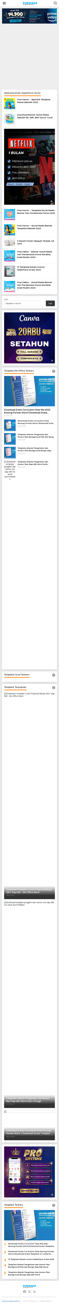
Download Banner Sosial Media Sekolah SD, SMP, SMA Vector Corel (35, 116)
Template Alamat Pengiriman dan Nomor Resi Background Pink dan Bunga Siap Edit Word (36, 435)
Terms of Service (30, 1301)
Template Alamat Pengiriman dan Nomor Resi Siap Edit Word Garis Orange (33, 463)
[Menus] (4, 3)
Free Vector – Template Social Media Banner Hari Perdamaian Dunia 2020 (36, 211)
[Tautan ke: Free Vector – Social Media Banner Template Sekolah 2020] (9, 229)
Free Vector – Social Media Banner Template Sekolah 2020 (34, 227)
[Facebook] (24, 1291)
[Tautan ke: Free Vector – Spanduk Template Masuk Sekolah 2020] (9, 103)
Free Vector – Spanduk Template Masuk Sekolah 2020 (33, 101)
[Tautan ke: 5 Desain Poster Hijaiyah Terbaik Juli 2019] (9, 242)
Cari (6, 299)
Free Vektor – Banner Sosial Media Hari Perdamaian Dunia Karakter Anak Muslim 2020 (34, 254)
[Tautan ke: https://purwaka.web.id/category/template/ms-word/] (53, 371)
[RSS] (34, 1291)
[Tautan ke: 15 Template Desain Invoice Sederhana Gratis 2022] (9, 271)
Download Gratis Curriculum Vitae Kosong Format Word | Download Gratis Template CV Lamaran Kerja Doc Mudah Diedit (36, 422)
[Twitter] (29, 1291)
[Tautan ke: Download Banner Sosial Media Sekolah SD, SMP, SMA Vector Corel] (9, 118)
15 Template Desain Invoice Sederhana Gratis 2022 (31, 268)
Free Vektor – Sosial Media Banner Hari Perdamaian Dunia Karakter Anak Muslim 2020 (34, 285)
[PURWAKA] (30, 3)
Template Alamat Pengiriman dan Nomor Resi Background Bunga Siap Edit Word (34, 449)
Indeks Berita (45, 1301)
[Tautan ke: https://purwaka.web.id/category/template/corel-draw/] (53, 675)
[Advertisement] (29, 54)
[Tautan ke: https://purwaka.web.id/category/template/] (53, 687)
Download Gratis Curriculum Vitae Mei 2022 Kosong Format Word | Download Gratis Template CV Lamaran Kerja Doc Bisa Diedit (27, 411)
